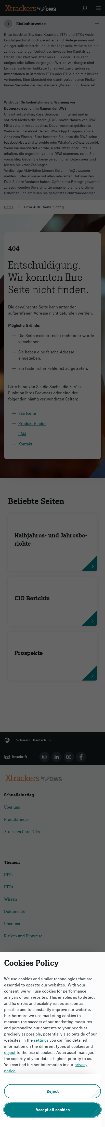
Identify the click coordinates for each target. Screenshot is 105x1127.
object (10, 1052)
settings (41, 1040)
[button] (52, 1091)
